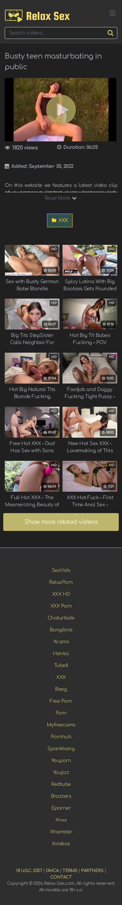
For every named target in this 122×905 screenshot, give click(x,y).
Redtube (61, 784)
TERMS (70, 870)
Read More (58, 198)
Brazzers (61, 796)
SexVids (61, 570)
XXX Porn (61, 606)
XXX (62, 220)
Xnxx (61, 820)
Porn (61, 713)
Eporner (61, 808)
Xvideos (61, 843)
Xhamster (61, 832)
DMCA (52, 870)
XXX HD (61, 594)
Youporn (61, 760)
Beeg (61, 689)
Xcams (61, 641)
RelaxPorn (61, 582)
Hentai (61, 653)
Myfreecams (61, 725)
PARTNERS (92, 870)
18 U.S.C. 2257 (29, 870)
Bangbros (61, 630)
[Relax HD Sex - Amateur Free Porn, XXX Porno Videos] (37, 16)
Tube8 (61, 665)
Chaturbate (61, 618)
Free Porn (61, 701)
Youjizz (61, 772)
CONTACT (61, 877)
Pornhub (61, 737)
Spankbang (61, 748)
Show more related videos (61, 522)
